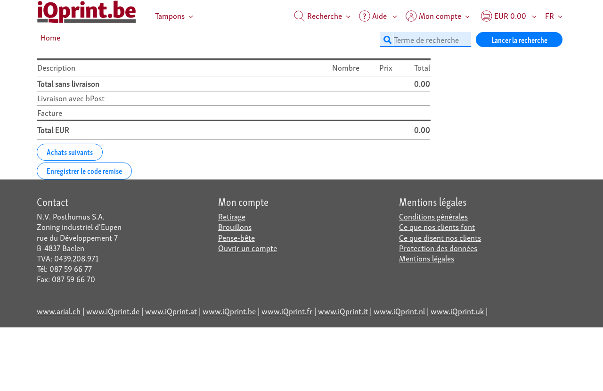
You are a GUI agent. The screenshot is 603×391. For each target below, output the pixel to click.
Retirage (231, 216)
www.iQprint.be (229, 310)
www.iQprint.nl (399, 310)
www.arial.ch (59, 310)
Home (50, 37)
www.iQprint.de (112, 310)
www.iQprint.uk (457, 310)
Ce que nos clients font (437, 226)
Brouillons (235, 226)
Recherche (323, 15)
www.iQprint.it (343, 310)
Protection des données (438, 247)
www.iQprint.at (171, 310)
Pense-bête (236, 237)
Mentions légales (426, 258)
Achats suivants (70, 151)
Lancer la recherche (519, 39)
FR (549, 15)
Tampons (170, 15)
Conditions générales (433, 216)
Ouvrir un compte (247, 247)
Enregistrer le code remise (84, 170)
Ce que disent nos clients (440, 237)
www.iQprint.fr (286, 310)
